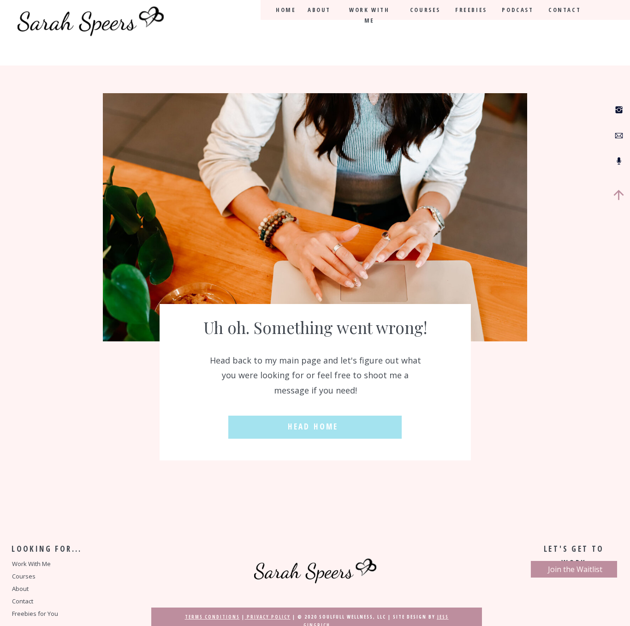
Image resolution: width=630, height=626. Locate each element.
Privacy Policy (268, 617)
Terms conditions (212, 617)
